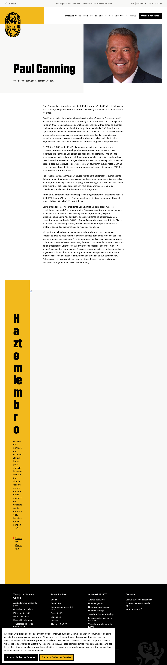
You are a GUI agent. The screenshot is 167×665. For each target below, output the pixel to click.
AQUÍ (60, 644)
